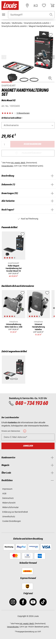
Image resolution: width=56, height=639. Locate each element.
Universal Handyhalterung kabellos (38, 326)
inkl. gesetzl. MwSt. (18, 163)
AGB (4, 493)
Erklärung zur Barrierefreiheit (15, 512)
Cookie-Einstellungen (11, 521)
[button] (51, 15)
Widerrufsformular (10, 507)
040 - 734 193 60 (31, 403)
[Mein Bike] (35, 5)
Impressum (7, 489)
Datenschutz (8, 498)
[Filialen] (27, 5)
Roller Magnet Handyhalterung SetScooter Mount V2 (14, 268)
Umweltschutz (8, 516)
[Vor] (52, 57)
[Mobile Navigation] (3, 14)
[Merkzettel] (44, 5)
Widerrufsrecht (9, 503)
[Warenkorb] (52, 5)
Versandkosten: (7, 166)
